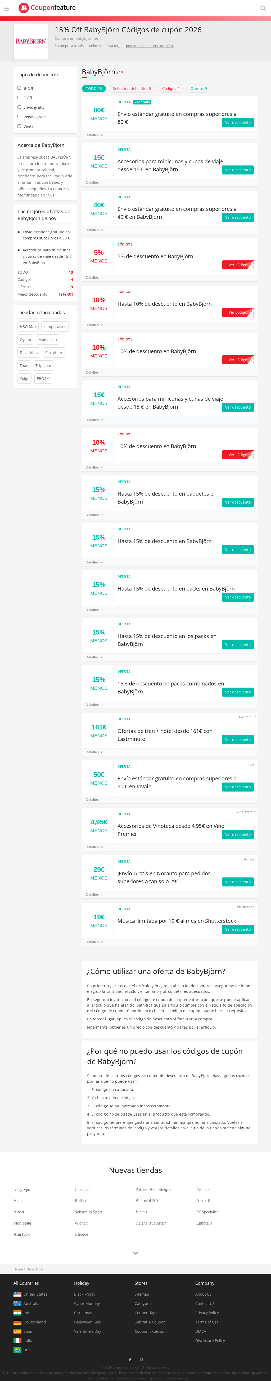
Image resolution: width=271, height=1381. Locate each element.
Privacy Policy (207, 1312)
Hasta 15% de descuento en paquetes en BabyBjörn (167, 497)
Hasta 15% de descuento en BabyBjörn (165, 541)
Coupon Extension (151, 1331)
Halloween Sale (87, 1322)
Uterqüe (81, 1234)
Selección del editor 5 (132, 88)
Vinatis (141, 1212)
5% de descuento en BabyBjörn (155, 256)
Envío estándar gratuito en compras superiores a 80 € (177, 117)
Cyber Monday (87, 1303)
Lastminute (247, 717)
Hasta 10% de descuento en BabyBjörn (165, 303)
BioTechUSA (147, 1200)
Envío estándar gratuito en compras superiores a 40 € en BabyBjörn (177, 212)
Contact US (205, 1303)
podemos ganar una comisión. (150, 45)
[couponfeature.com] (47, 8)
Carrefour (53, 352)
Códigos (125, 244)
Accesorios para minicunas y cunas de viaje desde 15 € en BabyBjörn (170, 165)
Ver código (240, 265)
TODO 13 (94, 88)
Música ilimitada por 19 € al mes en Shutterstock (177, 920)
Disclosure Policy (210, 1340)
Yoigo (24, 378)
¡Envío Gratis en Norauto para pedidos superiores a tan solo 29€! (164, 877)
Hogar (18, 1269)
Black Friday (84, 1294)
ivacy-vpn (21, 1189)
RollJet (80, 1200)
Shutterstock (246, 907)
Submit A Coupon (150, 1322)
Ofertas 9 (199, 88)
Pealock (203, 1189)
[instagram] (141, 1359)
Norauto (250, 859)
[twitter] (130, 1359)
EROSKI (43, 378)
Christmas (83, 1312)
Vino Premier (246, 812)
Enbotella (204, 1223)
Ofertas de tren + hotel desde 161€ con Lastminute (165, 734)
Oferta (124, 102)
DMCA (200, 1331)
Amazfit (203, 1200)
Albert (18, 1212)
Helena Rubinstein (151, 1223)
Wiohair (81, 1223)
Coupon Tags (146, 1312)
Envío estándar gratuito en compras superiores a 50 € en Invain (177, 782)
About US (203, 1294)
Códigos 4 (170, 88)
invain (251, 764)
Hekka (19, 1200)
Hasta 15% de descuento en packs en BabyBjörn (176, 588)
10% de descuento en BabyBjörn (157, 351)
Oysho (25, 339)
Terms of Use (207, 1322)
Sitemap (142, 1294)
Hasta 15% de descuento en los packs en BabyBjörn (167, 640)
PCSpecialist (207, 1212)
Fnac (24, 365)
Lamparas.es (55, 326)
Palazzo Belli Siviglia (153, 1189)
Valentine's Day (87, 1331)
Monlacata (47, 339)
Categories (144, 1303)
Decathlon (29, 352)
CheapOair (84, 1189)
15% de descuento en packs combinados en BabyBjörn (171, 687)
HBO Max (28, 326)
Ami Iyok (21, 1234)
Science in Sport (88, 1212)
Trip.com (43, 365)
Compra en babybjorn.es (77, 38)
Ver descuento (238, 122)
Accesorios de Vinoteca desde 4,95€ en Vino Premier (171, 829)
